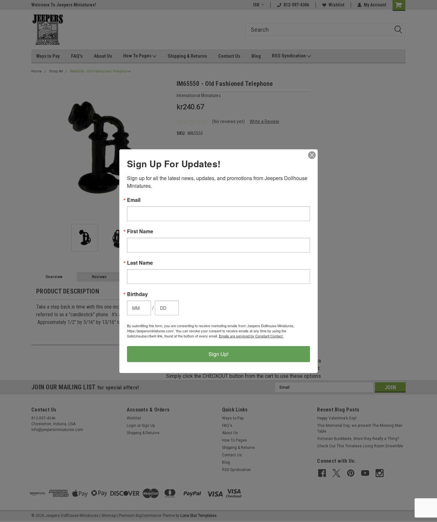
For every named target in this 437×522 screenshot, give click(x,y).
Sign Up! (218, 354)
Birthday (137, 294)
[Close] (312, 155)
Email (133, 200)
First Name (140, 231)
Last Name (140, 262)
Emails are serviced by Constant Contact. (251, 335)
